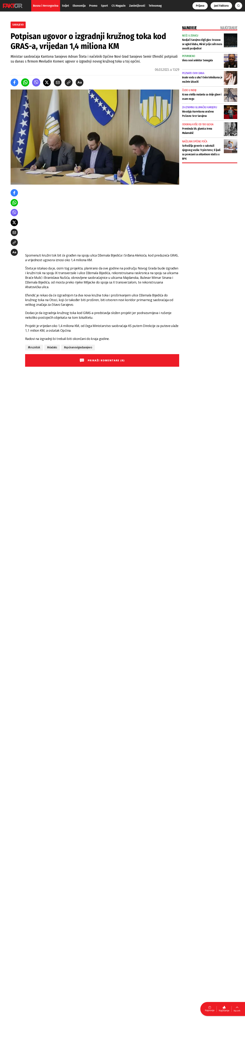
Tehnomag (155, 6)
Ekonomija (79, 6)
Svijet (65, 6)
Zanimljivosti (137, 6)
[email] (58, 82)
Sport (104, 6)
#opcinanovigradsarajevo (78, 347)
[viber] (36, 82)
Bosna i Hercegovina (45, 6)
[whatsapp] (25, 82)
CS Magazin (119, 6)
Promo (93, 6)
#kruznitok (34, 347)
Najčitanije (224, 1010)
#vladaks (52, 347)
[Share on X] (47, 82)
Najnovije (210, 1010)
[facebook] (14, 82)
